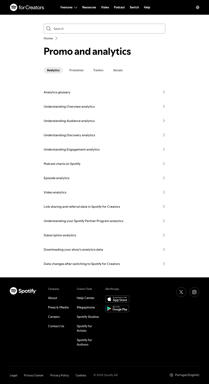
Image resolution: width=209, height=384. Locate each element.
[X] (181, 292)
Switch (134, 7)
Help (147, 7)
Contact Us (56, 326)
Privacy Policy (59, 375)
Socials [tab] (118, 70)
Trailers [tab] (98, 70)
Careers (54, 316)
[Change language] (197, 7)
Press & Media (58, 307)
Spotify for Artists (84, 328)
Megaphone (86, 307)
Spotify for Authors (84, 342)
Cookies (81, 375)
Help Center (85, 298)
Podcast (119, 7)
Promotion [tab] (76, 70)
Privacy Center (34, 375)
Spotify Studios (88, 316)
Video (105, 7)
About (52, 298)
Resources (89, 7)
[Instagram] (194, 292)
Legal (13, 375)
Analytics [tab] (53, 70)
